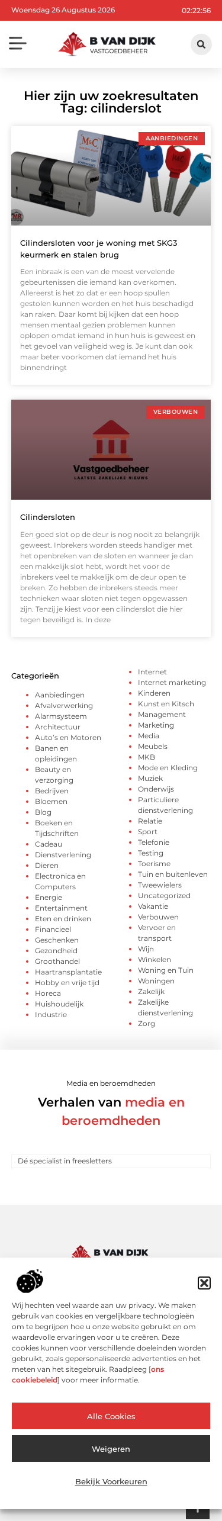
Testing (150, 852)
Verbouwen (158, 916)
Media (148, 735)
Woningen (156, 980)
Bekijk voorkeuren (111, 1481)
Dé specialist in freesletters (65, 1160)
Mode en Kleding (168, 767)
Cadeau (48, 844)
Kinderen (154, 693)
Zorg (146, 1023)
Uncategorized (164, 895)
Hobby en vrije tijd (67, 982)
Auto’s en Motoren (68, 737)
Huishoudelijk (59, 1003)
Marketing (156, 725)
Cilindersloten (47, 517)
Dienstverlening (63, 854)
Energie (48, 897)
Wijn (146, 948)
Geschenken (57, 939)
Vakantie (153, 906)
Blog (43, 812)
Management (162, 714)
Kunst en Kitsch (166, 703)
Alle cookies (111, 1416)
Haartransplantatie (68, 971)
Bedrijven (52, 790)
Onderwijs (156, 788)
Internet (152, 671)
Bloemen (51, 801)
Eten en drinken (63, 918)
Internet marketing (172, 682)
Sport (147, 831)
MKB (146, 757)
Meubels (153, 746)
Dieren (47, 865)
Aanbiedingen (60, 694)
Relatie (150, 820)
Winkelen (154, 959)
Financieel (53, 929)
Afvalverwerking (64, 705)
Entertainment (61, 907)
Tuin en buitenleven (173, 874)
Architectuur (58, 726)
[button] (204, 1283)
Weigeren (111, 1449)
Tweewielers (160, 884)
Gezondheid (56, 950)
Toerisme (154, 863)
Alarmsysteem (61, 716)
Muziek (150, 778)
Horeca (48, 993)
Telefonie (153, 842)
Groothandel (57, 961)
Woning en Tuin (166, 970)
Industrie (51, 1014)
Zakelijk (151, 991)
